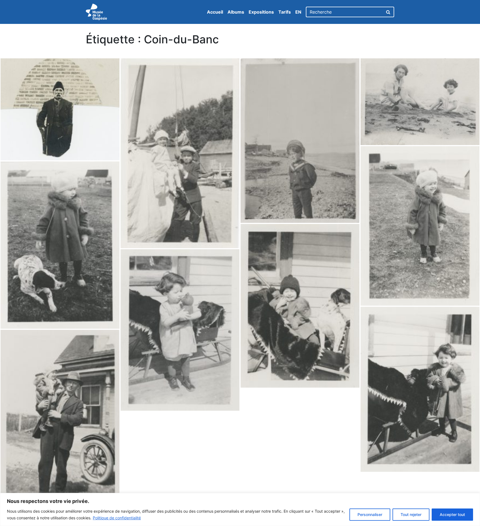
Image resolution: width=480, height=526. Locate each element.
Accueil (215, 12)
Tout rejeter (411, 514)
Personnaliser (370, 514)
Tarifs (284, 12)
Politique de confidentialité (117, 517)
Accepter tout (452, 514)
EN (298, 12)
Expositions (261, 12)
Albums (236, 12)
